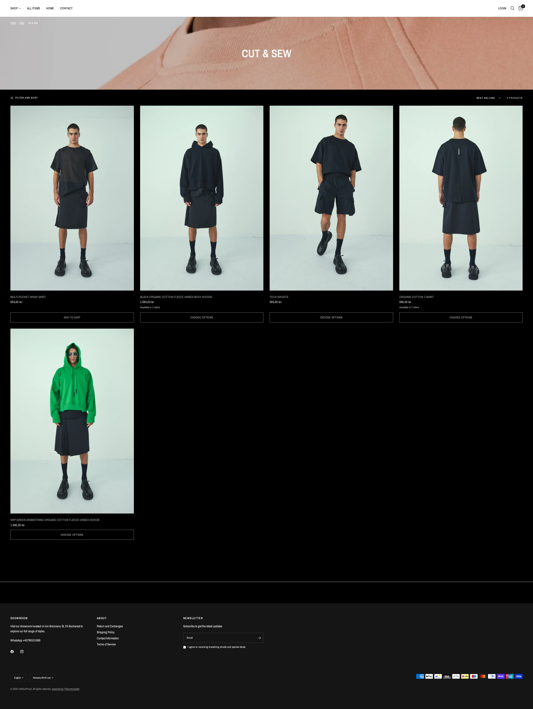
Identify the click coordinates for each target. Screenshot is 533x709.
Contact (66, 8)
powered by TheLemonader (66, 689)
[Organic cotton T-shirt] (461, 198)
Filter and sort (26, 97)
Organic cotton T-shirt (416, 297)
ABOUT (102, 618)
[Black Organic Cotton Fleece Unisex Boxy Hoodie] (202, 198)
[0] (520, 8)
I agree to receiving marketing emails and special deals (216, 647)
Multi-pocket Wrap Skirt (28, 297)
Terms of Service (106, 644)
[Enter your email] (259, 638)
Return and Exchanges (110, 626)
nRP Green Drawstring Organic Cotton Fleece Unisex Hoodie (55, 520)
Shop (14, 8)
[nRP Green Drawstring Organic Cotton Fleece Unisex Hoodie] (72, 421)
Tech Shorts (279, 297)
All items (33, 8)
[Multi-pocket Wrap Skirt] (72, 198)
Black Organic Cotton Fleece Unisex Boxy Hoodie (176, 297)
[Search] (512, 8)
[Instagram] (24, 651)
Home (50, 8)
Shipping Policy (106, 632)
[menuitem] (17, 8)
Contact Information (108, 638)
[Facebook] (15, 651)
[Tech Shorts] (331, 198)
